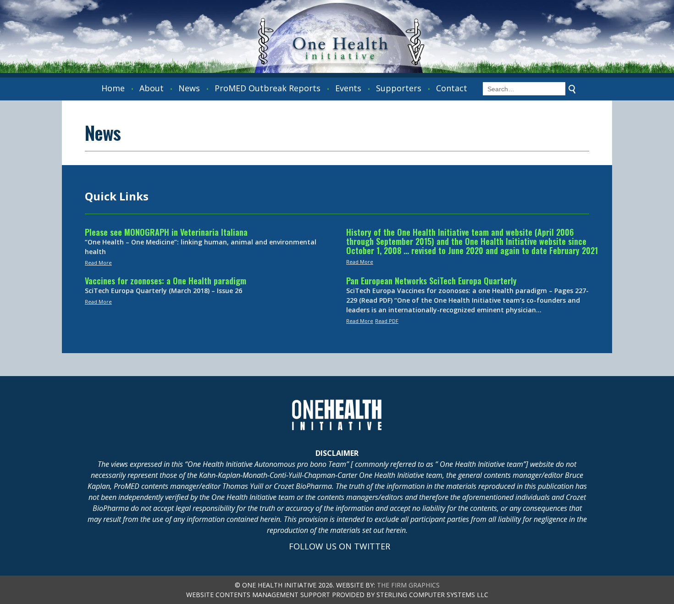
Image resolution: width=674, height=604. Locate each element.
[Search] (572, 89)
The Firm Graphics (408, 585)
